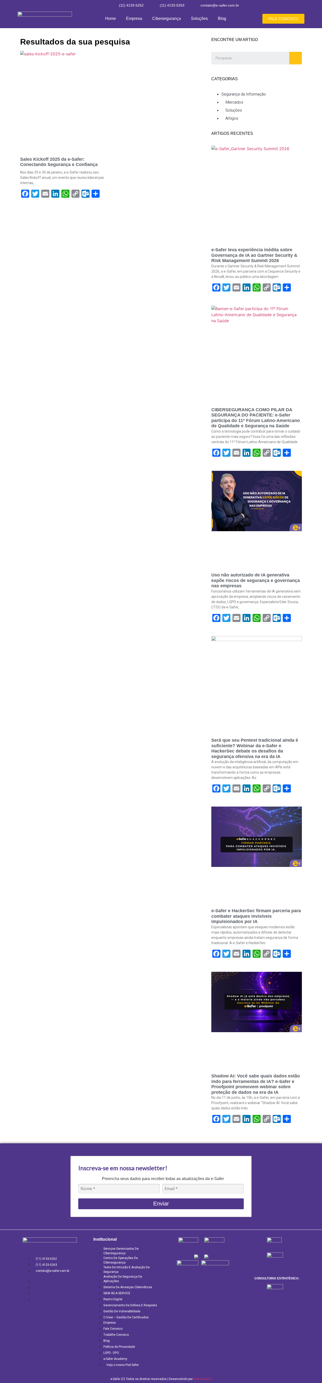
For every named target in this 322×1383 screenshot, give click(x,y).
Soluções (199, 18)
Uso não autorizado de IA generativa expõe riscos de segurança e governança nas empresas (255, 580)
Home (110, 18)
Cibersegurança (166, 18)
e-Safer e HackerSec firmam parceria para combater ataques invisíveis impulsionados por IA (256, 916)
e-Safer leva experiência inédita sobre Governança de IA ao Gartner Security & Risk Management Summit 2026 (254, 255)
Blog (222, 18)
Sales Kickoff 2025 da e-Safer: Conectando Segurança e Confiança (59, 162)
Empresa (134, 18)
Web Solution (202, 1379)
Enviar (161, 1203)
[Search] (295, 58)
